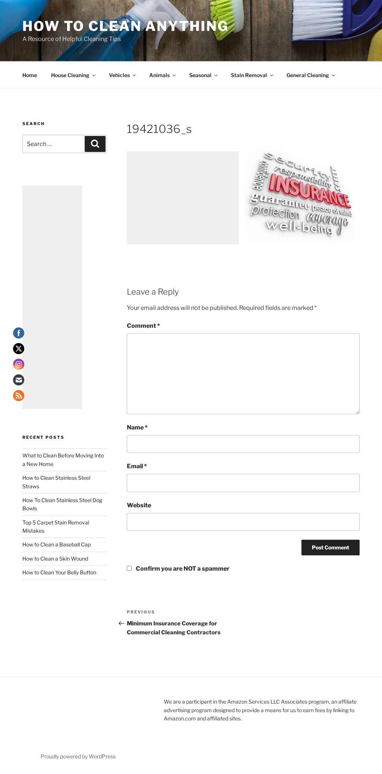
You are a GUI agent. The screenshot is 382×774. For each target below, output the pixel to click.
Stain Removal (249, 75)
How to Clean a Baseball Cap (56, 544)
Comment (143, 325)
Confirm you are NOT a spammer (182, 568)
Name (137, 427)
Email (137, 466)
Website (139, 505)
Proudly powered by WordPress (78, 756)
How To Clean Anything (125, 26)
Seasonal (200, 75)
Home (29, 75)
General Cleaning (307, 75)
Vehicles (119, 75)
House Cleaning (70, 75)
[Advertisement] (183, 197)
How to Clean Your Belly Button (59, 572)
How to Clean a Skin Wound (55, 558)
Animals (159, 75)
